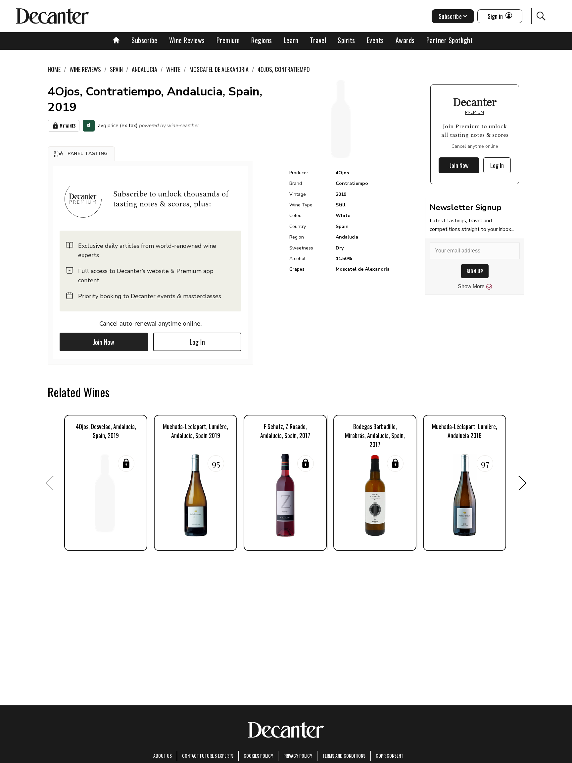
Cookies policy (258, 755)
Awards (405, 40)
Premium (228, 40)
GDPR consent (389, 755)
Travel (318, 40)
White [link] (173, 69)
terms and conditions (343, 755)
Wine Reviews (187, 40)
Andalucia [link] (144, 69)
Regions (261, 40)
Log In (197, 342)
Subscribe (144, 40)
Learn (291, 40)
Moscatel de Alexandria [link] (219, 69)
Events (375, 40)
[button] (81, 154)
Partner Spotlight (449, 40)
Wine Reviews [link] (85, 69)
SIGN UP (474, 271)
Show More (471, 286)
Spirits (346, 40)
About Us (162, 755)
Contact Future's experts (207, 755)
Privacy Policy (297, 755)
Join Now (103, 342)
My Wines (68, 126)
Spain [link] (116, 69)
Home (54, 69)
